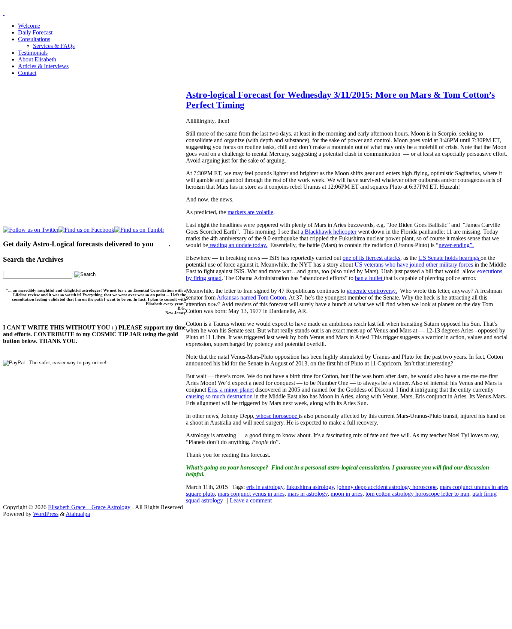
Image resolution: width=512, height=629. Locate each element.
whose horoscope (277, 416)
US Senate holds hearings (449, 258)
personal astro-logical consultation (347, 467)
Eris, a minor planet (231, 389)
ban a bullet (369, 278)
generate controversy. (372, 291)
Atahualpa (78, 514)
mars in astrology (307, 493)
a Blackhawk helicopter (328, 231)
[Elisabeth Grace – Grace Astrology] (3, 13)
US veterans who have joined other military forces (413, 264)
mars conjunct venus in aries (251, 493)
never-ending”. (456, 245)
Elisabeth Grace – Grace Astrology (89, 507)
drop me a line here (334, 577)
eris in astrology (264, 487)
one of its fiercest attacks (371, 258)
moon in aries (346, 493)
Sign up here (200, 564)
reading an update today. (237, 245)
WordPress (45, 514)
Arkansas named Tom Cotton (251, 297)
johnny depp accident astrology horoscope (387, 487)
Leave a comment (251, 500)
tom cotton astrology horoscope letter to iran (417, 493)
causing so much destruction (219, 396)
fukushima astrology (310, 487)
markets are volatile (250, 212)
